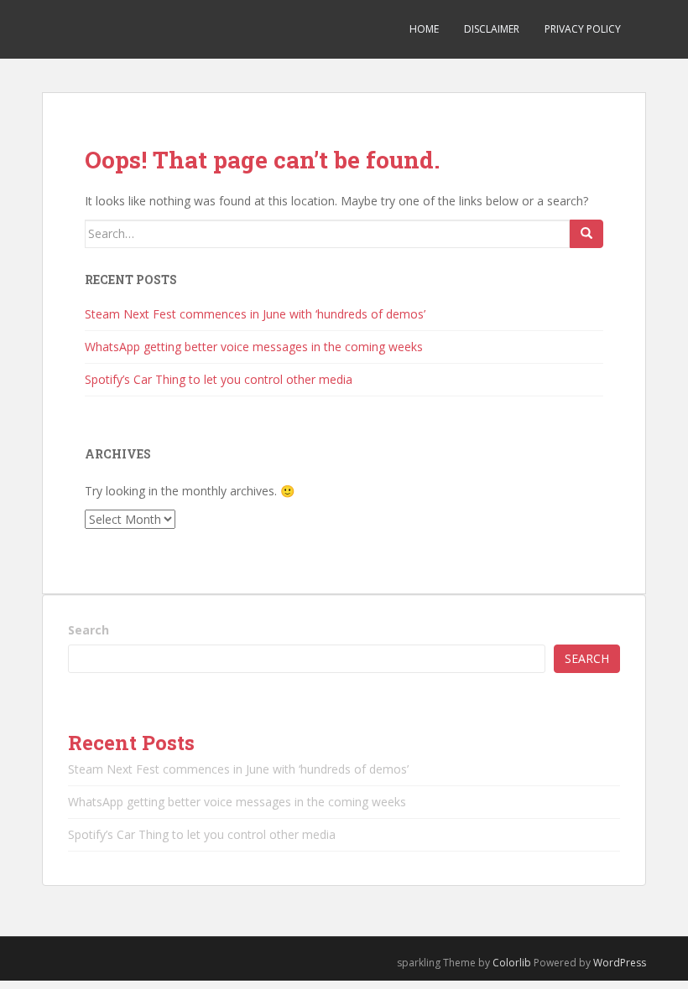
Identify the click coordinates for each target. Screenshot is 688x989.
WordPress (619, 962)
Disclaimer (491, 29)
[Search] (586, 234)
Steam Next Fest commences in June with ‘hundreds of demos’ (255, 314)
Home (424, 29)
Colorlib (512, 962)
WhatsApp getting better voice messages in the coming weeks (254, 347)
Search (88, 630)
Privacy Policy (583, 29)
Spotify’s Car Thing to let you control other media (218, 379)
